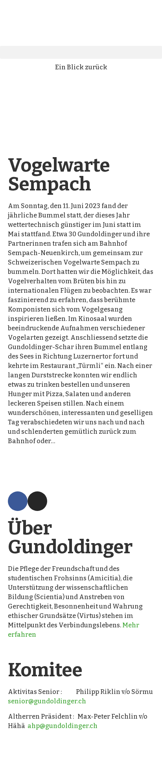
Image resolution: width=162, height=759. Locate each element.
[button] (81, 52)
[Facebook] (18, 501)
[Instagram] (37, 501)
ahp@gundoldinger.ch (63, 726)
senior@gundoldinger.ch (47, 701)
